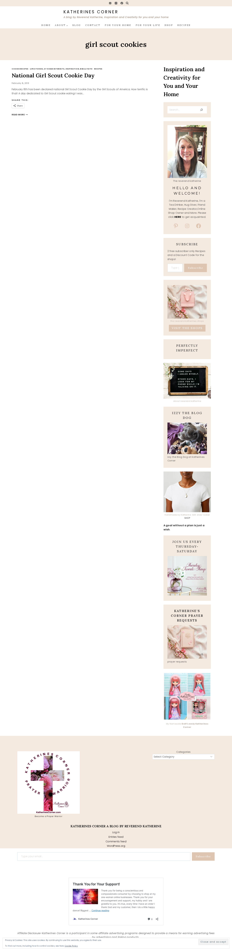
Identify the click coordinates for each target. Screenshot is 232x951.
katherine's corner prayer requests (187, 615)
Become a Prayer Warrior (48, 816)
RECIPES (184, 25)
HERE (177, 217)
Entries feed (116, 837)
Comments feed (116, 841)
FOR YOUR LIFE (148, 25)
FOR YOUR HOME (118, 25)
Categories (183, 752)
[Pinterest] (110, 3)
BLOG (76, 25)
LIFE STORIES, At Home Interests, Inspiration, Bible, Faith (61, 69)
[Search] (201, 110)
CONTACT (93, 25)
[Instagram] (116, 3)
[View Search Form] (127, 3)
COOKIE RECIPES (20, 69)
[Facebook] (121, 3)
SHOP (169, 25)
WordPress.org (116, 846)
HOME (46, 25)
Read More (20, 114)
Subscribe (195, 267)
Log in (116, 832)
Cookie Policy (71, 946)
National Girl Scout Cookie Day (53, 75)
